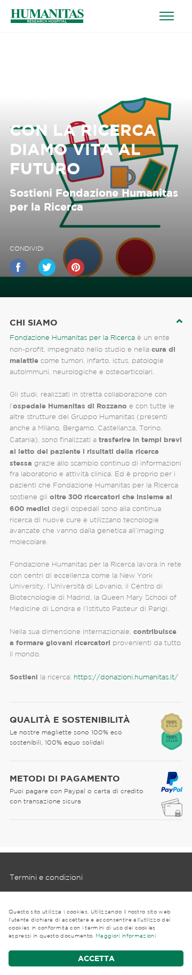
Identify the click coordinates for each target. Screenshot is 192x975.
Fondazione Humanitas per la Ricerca (72, 338)
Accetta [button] (96, 958)
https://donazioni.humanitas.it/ (126, 677)
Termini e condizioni (46, 877)
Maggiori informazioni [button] (125, 936)
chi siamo (34, 322)
